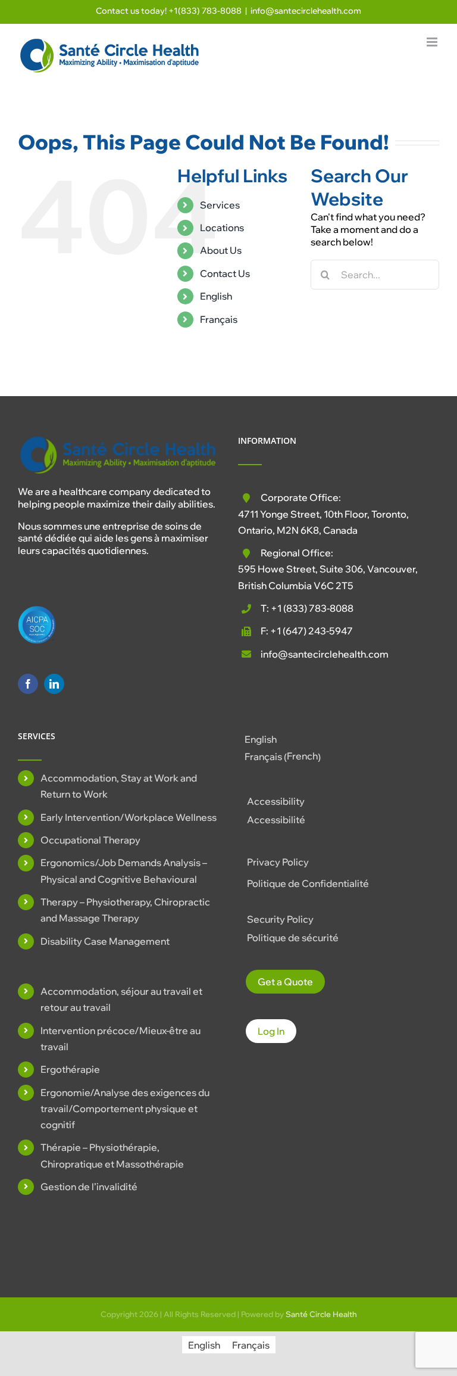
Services (220, 205)
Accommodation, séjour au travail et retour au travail (121, 999)
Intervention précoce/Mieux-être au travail (120, 1039)
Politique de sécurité (293, 938)
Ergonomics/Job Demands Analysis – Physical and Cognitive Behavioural (123, 871)
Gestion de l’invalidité (88, 1187)
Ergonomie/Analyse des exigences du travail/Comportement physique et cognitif (124, 1109)
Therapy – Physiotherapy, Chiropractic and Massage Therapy (125, 910)
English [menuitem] (261, 739)
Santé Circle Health (321, 1314)
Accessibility (276, 801)
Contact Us (225, 273)
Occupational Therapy (90, 840)
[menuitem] (246, 296)
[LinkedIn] (54, 684)
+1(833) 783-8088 (205, 10)
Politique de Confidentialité (308, 883)
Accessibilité (276, 820)
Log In (271, 1031)
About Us (221, 250)
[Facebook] (28, 684)
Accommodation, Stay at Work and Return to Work (118, 786)
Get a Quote (285, 982)
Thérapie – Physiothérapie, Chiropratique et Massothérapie (112, 1155)
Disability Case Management (105, 941)
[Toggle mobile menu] (433, 42)
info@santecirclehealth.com (306, 10)
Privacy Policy (278, 862)
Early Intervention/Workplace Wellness (128, 817)
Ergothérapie (70, 1069)
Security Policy (280, 919)
